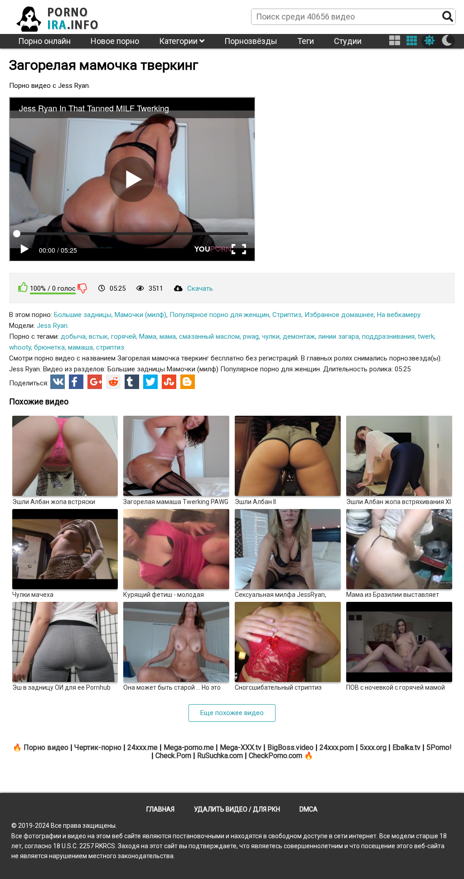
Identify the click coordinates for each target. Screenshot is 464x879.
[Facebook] (76, 382)
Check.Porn (173, 755)
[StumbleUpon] (169, 382)
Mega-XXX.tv (240, 747)
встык (98, 336)
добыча (73, 336)
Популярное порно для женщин (219, 315)
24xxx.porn (336, 747)
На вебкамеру (398, 315)
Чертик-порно (97, 747)
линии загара (338, 336)
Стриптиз (286, 315)
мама (168, 336)
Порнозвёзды (250, 41)
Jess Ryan (52, 326)
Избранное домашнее (339, 315)
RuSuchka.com (220, 755)
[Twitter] (150, 382)
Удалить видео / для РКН (237, 809)
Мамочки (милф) (140, 315)
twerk (426, 336)
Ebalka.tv (406, 747)
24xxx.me (142, 747)
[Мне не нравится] (82, 288)
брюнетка (49, 347)
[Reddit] (113, 382)
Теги (305, 41)
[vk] (57, 382)
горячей (123, 336)
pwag (251, 336)
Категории (179, 41)
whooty (20, 347)
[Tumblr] (132, 382)
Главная (160, 809)
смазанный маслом (209, 336)
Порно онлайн (44, 41)
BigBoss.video (290, 747)
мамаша (80, 347)
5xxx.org (373, 747)
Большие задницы (82, 315)
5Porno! (439, 747)
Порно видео (46, 747)
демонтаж (299, 336)
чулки (271, 336)
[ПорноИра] (65, 16)
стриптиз (110, 347)
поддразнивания (388, 336)
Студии (348, 41)
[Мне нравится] (23, 287)
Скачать (200, 288)
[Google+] (94, 382)
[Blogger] (187, 382)
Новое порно (115, 41)
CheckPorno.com (275, 755)
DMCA (309, 809)
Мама (147, 336)
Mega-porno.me (189, 747)
